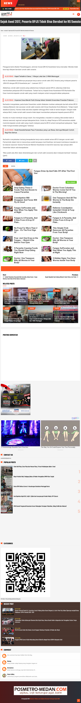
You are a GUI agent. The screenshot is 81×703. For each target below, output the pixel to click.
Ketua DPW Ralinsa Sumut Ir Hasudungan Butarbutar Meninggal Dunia (32, 486)
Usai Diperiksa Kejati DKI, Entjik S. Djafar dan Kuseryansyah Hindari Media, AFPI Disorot (36, 496)
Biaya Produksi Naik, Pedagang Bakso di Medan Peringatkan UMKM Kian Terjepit (34, 476)
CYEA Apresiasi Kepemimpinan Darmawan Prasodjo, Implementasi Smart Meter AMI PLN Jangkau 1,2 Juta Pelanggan (15, 300)
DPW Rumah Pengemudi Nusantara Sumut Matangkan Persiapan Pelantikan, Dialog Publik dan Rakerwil (40, 506)
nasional (13, 166)
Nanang (9, 661)
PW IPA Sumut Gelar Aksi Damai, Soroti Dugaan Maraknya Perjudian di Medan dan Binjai (37, 630)
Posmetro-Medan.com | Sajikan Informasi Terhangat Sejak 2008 (45, 699)
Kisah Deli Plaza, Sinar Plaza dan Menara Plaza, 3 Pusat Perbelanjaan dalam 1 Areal (34, 466)
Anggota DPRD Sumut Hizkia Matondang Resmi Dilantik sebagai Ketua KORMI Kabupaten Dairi (38, 640)
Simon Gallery (10, 674)
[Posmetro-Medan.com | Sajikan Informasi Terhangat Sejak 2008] (40, 695)
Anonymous (10, 668)
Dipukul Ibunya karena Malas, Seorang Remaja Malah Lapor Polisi (65, 302)
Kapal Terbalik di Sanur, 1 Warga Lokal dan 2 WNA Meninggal (37, 76)
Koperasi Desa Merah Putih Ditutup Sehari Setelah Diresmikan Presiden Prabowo (44, 100)
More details (71, 182)
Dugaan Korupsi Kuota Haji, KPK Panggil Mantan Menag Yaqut (13, 320)
